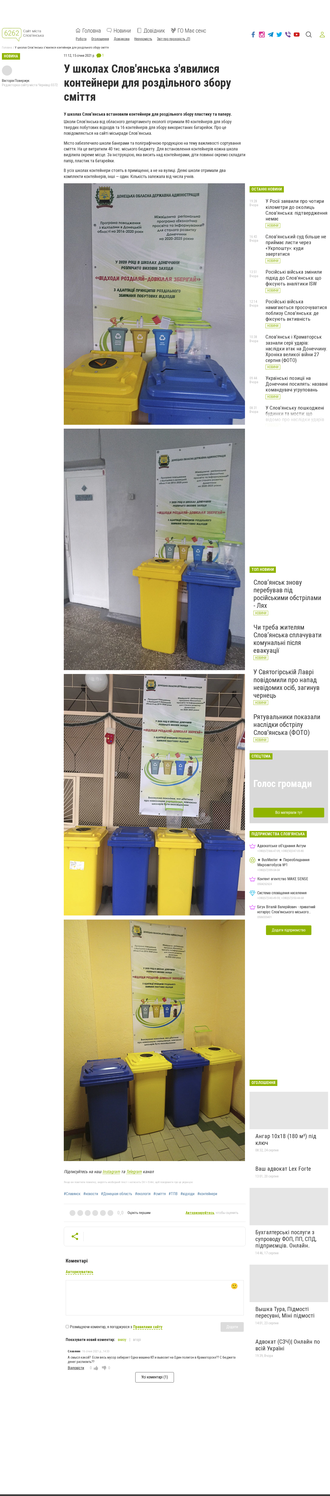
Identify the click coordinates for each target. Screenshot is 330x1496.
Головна (91, 30)
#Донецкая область (116, 1194)
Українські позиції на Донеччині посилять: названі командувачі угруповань (296, 384)
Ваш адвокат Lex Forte (283, 1168)
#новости (90, 1194)
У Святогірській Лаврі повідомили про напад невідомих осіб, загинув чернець (286, 683)
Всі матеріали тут (288, 812)
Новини (122, 30)
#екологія (143, 1194)
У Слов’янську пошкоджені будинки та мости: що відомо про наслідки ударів (294, 413)
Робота (81, 39)
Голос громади (282, 783)
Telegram (134, 1171)
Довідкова (121, 39)
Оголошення (100, 39)
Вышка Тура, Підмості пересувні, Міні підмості (285, 1312)
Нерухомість (143, 39)
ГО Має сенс (192, 30)
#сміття (159, 1194)
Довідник (154, 30)
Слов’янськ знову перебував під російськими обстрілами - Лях (287, 594)
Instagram (111, 1171)
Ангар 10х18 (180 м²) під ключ (285, 1139)
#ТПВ (173, 1194)
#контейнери (207, 1194)
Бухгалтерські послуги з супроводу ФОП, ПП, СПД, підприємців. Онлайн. (285, 1239)
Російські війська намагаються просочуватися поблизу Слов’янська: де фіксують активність (296, 310)
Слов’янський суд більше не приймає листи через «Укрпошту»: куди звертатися (295, 245)
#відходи (187, 1194)
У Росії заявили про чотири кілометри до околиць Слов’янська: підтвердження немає (296, 209)
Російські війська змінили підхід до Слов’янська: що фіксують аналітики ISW (293, 277)
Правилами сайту (147, 1327)
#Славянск (72, 1194)
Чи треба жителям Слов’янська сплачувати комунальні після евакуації (287, 639)
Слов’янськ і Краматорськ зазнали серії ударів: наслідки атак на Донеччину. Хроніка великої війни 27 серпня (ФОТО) (296, 348)
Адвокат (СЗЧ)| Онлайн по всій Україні (287, 1345)
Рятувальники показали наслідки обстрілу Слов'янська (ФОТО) (286, 724)
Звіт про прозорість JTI (173, 39)
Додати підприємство (289, 930)
